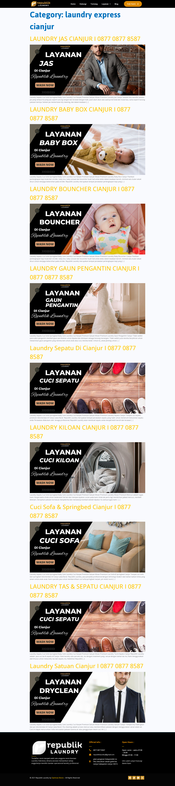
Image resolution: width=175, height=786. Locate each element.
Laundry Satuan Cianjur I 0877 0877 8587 (86, 666)
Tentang (94, 4)
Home (73, 4)
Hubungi (83, 4)
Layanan (105, 4)
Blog (116, 4)
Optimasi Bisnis (58, 778)
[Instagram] (142, 778)
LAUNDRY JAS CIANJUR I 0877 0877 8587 (85, 39)
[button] (133, 4)
